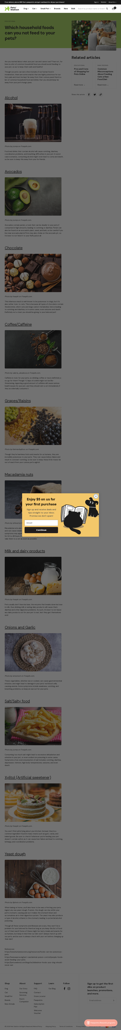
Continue (41, 530)
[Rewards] (100, 1022)
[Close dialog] (96, 496)
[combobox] (90, 8)
